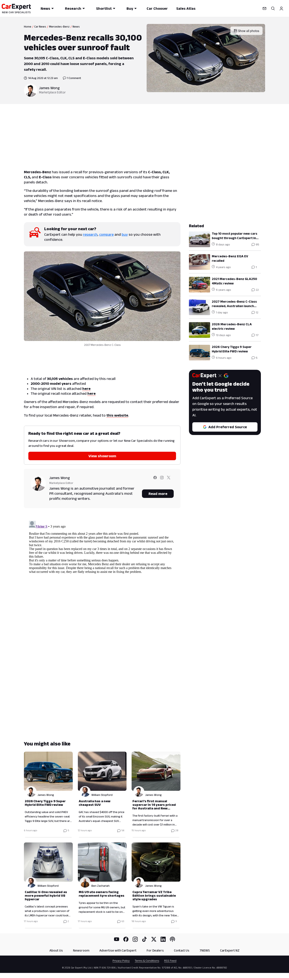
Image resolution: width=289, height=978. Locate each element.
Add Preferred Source (227, 427)
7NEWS (205, 950)
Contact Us (181, 950)
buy (125, 234)
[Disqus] (102, 572)
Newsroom (81, 950)
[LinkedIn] (163, 939)
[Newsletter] (264, 8)
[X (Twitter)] (153, 939)
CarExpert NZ (229, 950)
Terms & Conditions (147, 960)
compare (106, 234)
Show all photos (248, 31)
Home (27, 26)
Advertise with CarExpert (117, 950)
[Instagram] (135, 939)
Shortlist (104, 8)
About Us (56, 950)
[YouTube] (116, 939)
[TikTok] (144, 939)
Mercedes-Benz (59, 26)
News (45, 8)
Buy (130, 8)
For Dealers (155, 950)
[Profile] (281, 8)
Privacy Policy (121, 960)
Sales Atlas (185, 8)
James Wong (49, 88)
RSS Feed (170, 960)
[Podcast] (172, 939)
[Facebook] (125, 939)
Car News (40, 26)
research (90, 234)
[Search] (273, 8)
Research (73, 8)
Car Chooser (157, 8)
